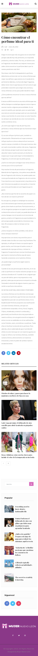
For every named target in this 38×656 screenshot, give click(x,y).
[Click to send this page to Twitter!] (8, 353)
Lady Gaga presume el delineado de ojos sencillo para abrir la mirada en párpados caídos (17, 425)
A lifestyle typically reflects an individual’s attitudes (23, 565)
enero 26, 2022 (13, 47)
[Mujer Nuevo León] (19, 4)
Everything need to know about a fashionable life (22, 509)
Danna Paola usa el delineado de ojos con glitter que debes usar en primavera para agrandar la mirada (23, 523)
